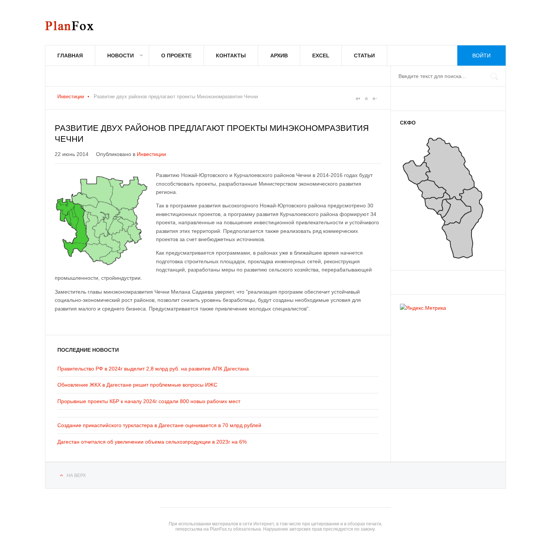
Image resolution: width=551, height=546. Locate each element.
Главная (70, 55)
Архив (279, 55)
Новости (120, 55)
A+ (358, 99)
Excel (320, 55)
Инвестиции (70, 96)
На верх (76, 475)
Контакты (231, 55)
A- (374, 99)
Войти (481, 55)
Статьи (364, 55)
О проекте (176, 55)
